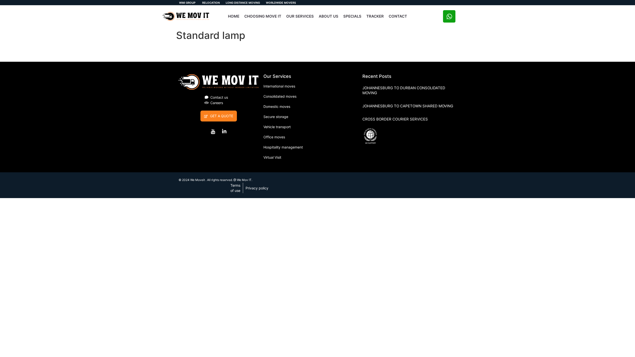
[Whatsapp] (449, 16)
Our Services (300, 16)
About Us (328, 16)
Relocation (210, 2)
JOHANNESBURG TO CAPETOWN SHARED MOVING (407, 106)
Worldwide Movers (281, 2)
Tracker (375, 16)
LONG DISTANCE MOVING (243, 2)
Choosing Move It (262, 16)
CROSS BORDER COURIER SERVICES (395, 119)
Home (233, 16)
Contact (398, 16)
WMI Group (187, 2)
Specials (352, 16)
